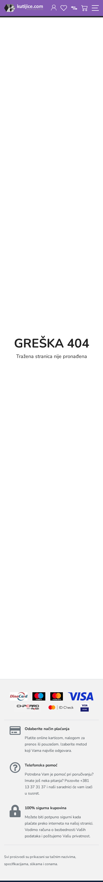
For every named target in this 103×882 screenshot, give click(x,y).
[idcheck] (60, 707)
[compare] (74, 8)
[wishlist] (63, 8)
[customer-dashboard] (54, 8)
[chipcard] (27, 707)
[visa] (84, 707)
